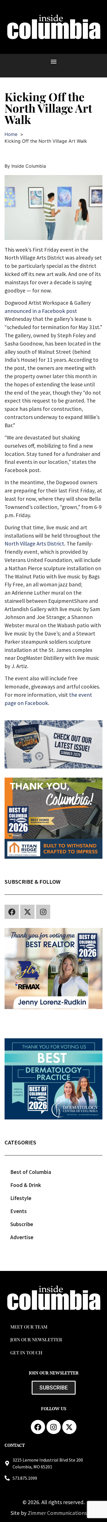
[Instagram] (43, 912)
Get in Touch (26, 1352)
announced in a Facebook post (41, 311)
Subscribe (21, 1224)
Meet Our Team (28, 1327)
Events (18, 1211)
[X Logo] (27, 912)
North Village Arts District (34, 543)
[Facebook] (12, 912)
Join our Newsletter (36, 1339)
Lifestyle (20, 1198)
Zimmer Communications (58, 1513)
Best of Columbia (30, 1172)
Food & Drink (25, 1185)
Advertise (21, 1237)
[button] (53, 61)
